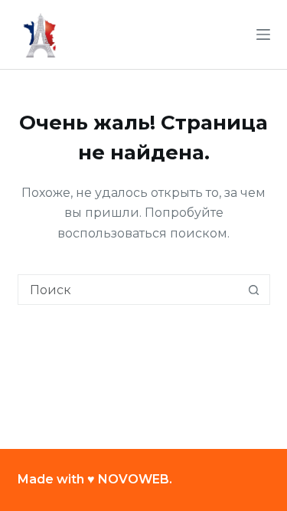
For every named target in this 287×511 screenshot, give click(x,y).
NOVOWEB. (135, 479)
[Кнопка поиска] (254, 289)
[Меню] (263, 34)
